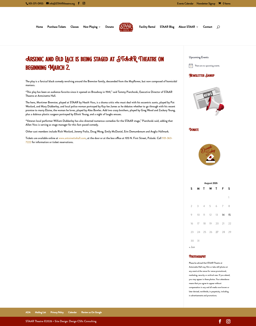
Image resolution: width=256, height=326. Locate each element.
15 (229, 215)
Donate (109, 27)
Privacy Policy (57, 312)
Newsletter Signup (206, 3)
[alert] (209, 66)
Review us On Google (91, 312)
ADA (28, 312)
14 (223, 215)
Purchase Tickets (56, 27)
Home (39, 27)
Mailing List (40, 312)
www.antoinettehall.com (72, 138)
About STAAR (187, 27)
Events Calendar (185, 3)
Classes (75, 27)
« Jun (192, 247)
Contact (207, 27)
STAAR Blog (167, 27)
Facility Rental (147, 27)
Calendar (72, 312)
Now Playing (90, 27)
